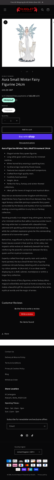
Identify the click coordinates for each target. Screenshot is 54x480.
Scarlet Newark (17, 475)
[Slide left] (21, 71)
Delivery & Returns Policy (15, 357)
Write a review (27, 314)
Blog (7, 374)
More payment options (27, 143)
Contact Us (9, 352)
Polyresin (9, 110)
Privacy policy (42, 475)
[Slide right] (32, 71)
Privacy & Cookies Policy (14, 368)
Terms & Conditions (13, 363)
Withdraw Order (11, 380)
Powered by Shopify (28, 475)
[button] (5, 9)
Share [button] (6, 334)
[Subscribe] (44, 426)
